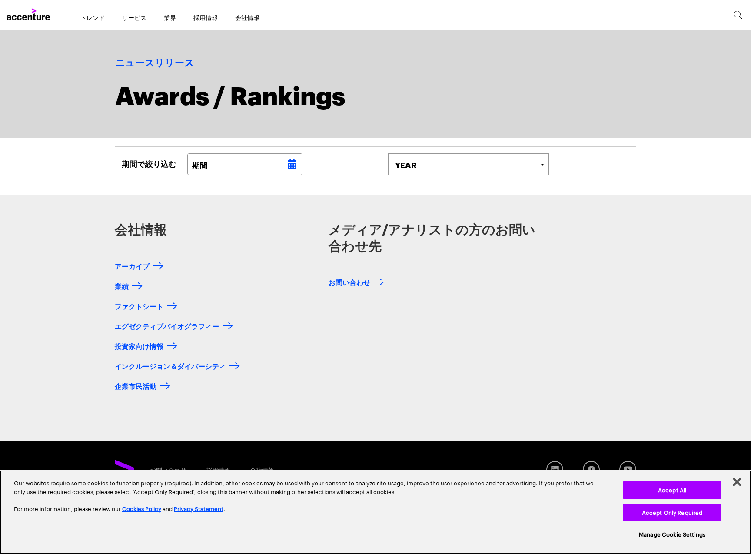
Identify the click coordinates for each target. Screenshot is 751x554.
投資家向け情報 (139, 346)
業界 (170, 17)
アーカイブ (132, 266)
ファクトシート (139, 306)
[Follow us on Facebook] (591, 469)
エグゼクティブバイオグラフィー (167, 326)
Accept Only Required (672, 512)
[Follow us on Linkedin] (554, 469)
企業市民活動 (135, 386)
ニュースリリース (154, 63)
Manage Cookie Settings (672, 534)
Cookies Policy (141, 508)
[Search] (738, 14)
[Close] (737, 481)
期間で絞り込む (149, 163)
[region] (375, 512)
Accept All (672, 490)
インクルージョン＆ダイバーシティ (170, 366)
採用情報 (205, 17)
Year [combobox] (406, 164)
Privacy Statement (198, 508)
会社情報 (247, 17)
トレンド (92, 17)
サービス (134, 17)
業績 (122, 286)
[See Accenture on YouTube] (627, 469)
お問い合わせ (349, 282)
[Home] (28, 14)
